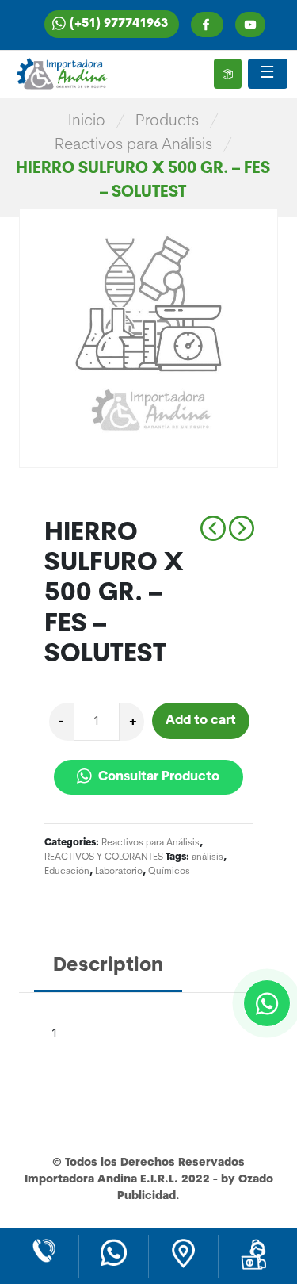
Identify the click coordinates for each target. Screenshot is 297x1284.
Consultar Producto (157, 777)
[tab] (108, 967)
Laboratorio (119, 871)
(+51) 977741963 (119, 24)
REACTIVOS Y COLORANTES (103, 857)
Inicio (86, 121)
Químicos (169, 871)
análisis (207, 857)
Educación (66, 871)
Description (108, 965)
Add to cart (201, 721)
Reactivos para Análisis (133, 145)
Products (167, 121)
